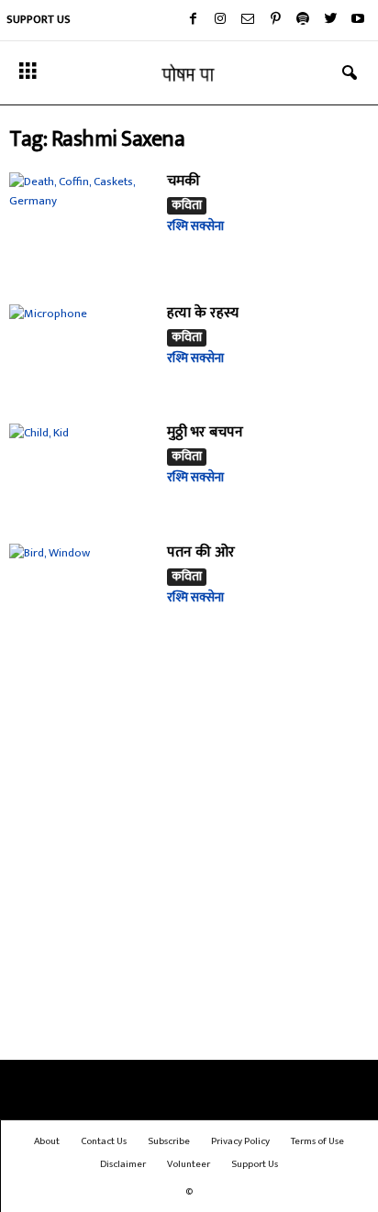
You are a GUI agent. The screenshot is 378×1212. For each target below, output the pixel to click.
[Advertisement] (189, 859)
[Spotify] (303, 20)
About (47, 1141)
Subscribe (169, 1141)
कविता (187, 206)
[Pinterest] (275, 20)
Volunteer (188, 1164)
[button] (349, 73)
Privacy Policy (240, 1141)
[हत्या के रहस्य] (81, 352)
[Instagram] (220, 20)
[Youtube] (358, 20)
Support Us (38, 19)
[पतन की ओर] (81, 592)
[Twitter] (330, 20)
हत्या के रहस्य (203, 313)
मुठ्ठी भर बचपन (205, 432)
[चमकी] (81, 226)
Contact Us (104, 1141)
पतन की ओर (201, 552)
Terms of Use (317, 1141)
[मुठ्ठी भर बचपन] (81, 472)
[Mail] (248, 20)
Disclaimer (123, 1164)
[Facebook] (193, 20)
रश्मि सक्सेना (195, 226)
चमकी (183, 181)
